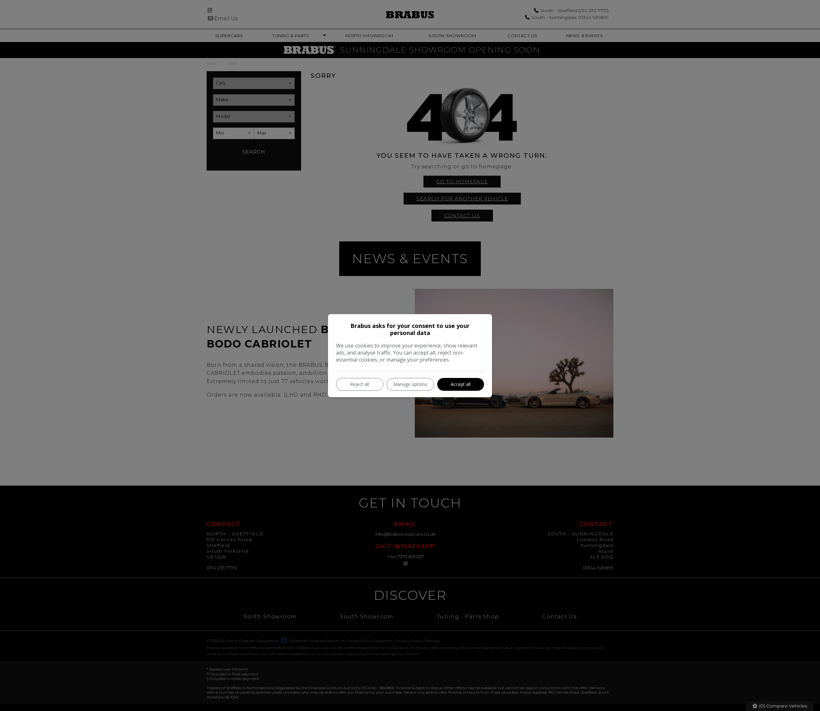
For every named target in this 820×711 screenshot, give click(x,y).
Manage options (410, 384)
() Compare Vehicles (782, 706)
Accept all (461, 384)
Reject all (359, 384)
